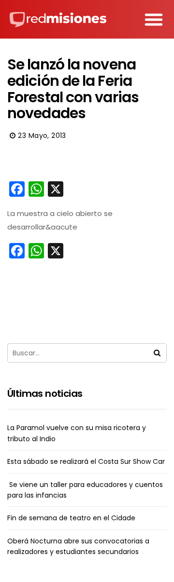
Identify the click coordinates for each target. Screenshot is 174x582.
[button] (153, 19)
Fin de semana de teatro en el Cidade (71, 518)
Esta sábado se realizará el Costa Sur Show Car (86, 461)
